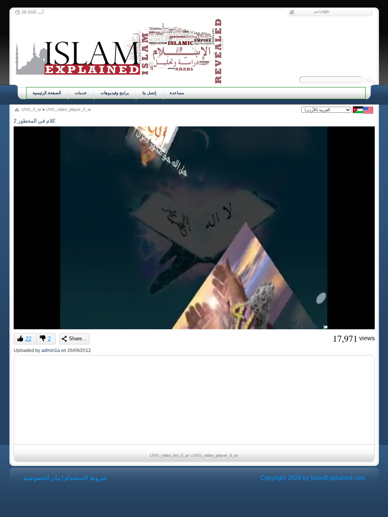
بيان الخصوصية (42, 478)
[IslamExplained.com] (118, 50)
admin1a (50, 350)
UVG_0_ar (31, 109)
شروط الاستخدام (85, 478)
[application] (194, 227)
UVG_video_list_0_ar (169, 455)
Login (324, 11)
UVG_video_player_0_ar (68, 109)
